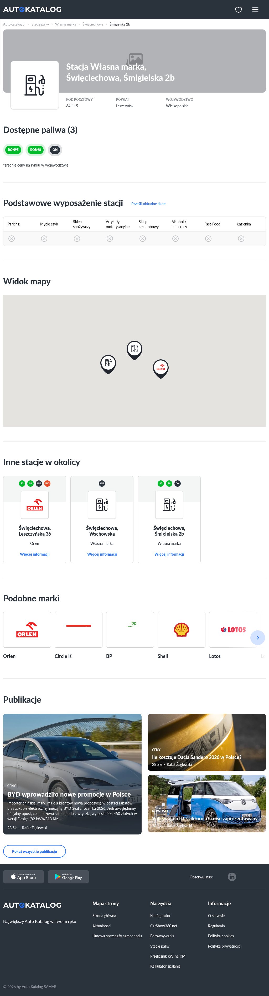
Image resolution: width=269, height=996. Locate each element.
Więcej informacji (35, 554)
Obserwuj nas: (201, 876)
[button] (160, 369)
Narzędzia (160, 904)
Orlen (34, 543)
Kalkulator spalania (165, 966)
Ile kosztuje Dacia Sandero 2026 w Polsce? (196, 757)
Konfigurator (160, 915)
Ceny (11, 786)
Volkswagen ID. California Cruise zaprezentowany (205, 818)
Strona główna (104, 915)
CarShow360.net (163, 925)
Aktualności (101, 925)
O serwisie (216, 915)
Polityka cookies (221, 935)
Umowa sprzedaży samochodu (117, 935)
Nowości (160, 811)
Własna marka (101, 543)
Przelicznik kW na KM (167, 956)
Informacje (219, 904)
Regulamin (216, 925)
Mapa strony (105, 904)
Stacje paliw (159, 946)
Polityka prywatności (224, 946)
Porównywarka (162, 935)
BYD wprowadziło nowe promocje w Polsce (69, 793)
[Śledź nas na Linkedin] (232, 877)
